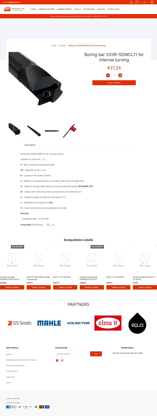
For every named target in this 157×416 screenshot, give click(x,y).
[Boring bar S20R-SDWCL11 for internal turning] (16, 131)
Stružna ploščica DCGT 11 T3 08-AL (144, 278)
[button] (140, 2)
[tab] (30, 144)
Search (8, 382)
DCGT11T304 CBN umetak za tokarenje (38, 278)
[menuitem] (131, 2)
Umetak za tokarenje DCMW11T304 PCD (89, 278)
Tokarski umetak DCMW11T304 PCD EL (10, 278)
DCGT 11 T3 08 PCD (62, 277)
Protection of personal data (15, 365)
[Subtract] (108, 75)
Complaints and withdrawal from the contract (21, 360)
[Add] (120, 75)
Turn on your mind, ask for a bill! (127, 353)
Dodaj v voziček (12, 287)
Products (62, 45)
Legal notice (10, 377)
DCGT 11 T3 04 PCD (115, 277)
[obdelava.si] (14, 9)
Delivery (9, 354)
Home (53, 45)
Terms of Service (12, 371)
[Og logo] (78, 323)
